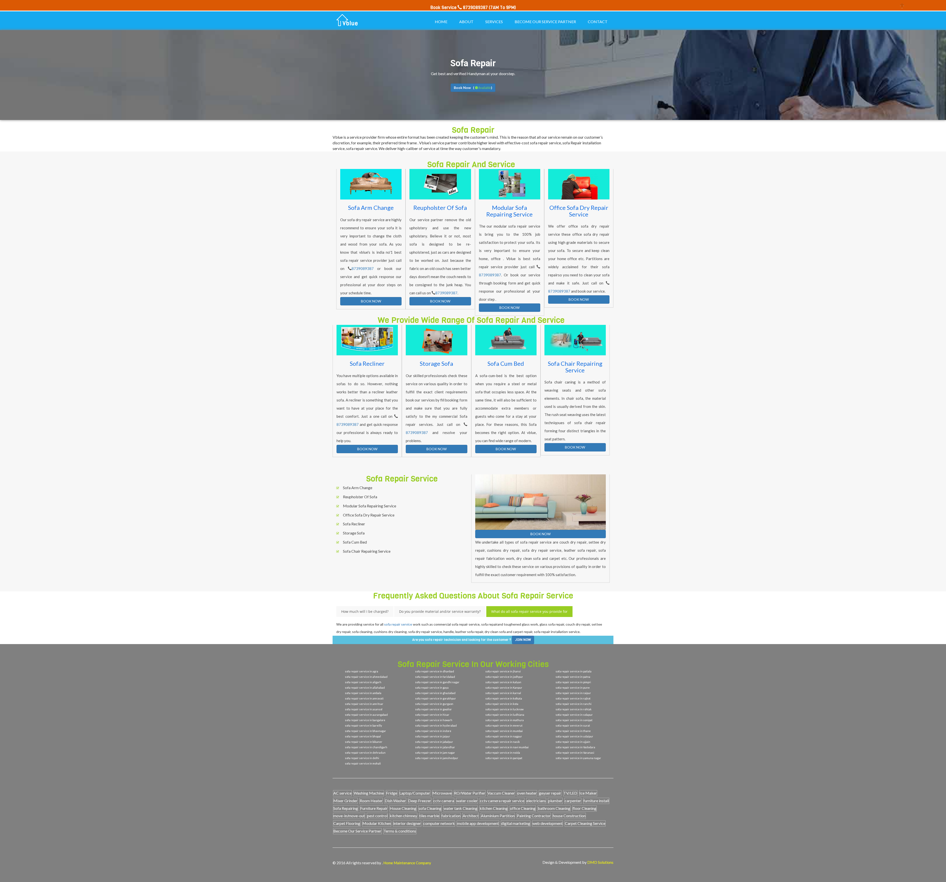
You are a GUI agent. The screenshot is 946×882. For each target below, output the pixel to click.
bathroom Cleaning (554, 808)
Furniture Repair (374, 808)
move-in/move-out (349, 815)
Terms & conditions (400, 831)
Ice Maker (588, 793)
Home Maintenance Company (407, 863)
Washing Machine (369, 793)
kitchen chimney (403, 815)
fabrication (450, 815)
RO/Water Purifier (469, 793)
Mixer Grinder (345, 800)
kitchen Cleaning (494, 808)
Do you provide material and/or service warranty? (440, 611)
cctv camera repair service (502, 800)
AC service (342, 793)
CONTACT (598, 21)
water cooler (467, 800)
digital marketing (515, 823)
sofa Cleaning (430, 808)
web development (547, 823)
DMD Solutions (600, 862)
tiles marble (429, 815)
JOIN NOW (523, 639)
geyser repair (550, 793)
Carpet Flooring (346, 823)
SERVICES (494, 21)
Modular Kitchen (376, 823)
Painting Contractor (534, 815)
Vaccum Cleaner (501, 793)
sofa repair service (398, 624)
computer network (439, 823)
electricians (536, 800)
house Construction (569, 815)
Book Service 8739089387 (459, 8)
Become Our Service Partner (357, 831)
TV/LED (570, 793)
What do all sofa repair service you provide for (529, 611)
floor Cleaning (584, 808)
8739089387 (363, 268)
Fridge (391, 793)
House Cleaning (403, 808)
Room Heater (371, 800)
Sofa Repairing (345, 808)
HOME (441, 21)
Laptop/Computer (414, 793)
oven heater (527, 793)
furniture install (596, 800)
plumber (555, 800)
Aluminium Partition (498, 815)
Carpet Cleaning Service (585, 823)
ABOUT (466, 21)
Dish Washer (395, 800)
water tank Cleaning (460, 808)
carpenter (573, 800)
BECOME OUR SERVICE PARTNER (545, 21)
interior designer (407, 823)
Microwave (442, 793)
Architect (471, 815)
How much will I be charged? (365, 611)
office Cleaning (523, 808)
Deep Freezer (419, 800)
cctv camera (443, 800)
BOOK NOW (371, 301)
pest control (377, 815)
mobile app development (478, 823)
